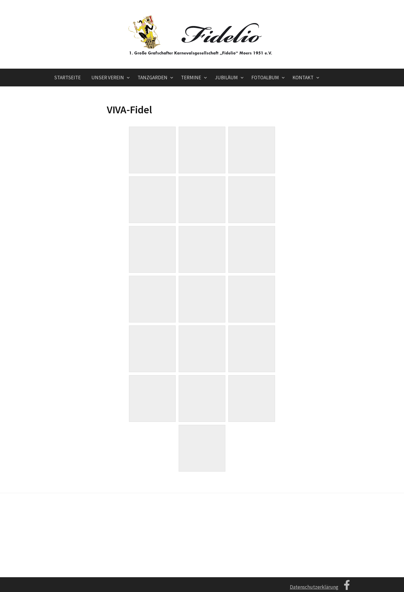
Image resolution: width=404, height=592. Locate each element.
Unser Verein (107, 77)
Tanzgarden (152, 77)
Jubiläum (226, 77)
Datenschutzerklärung (314, 587)
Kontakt (303, 77)
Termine (191, 77)
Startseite (67, 77)
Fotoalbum (265, 77)
